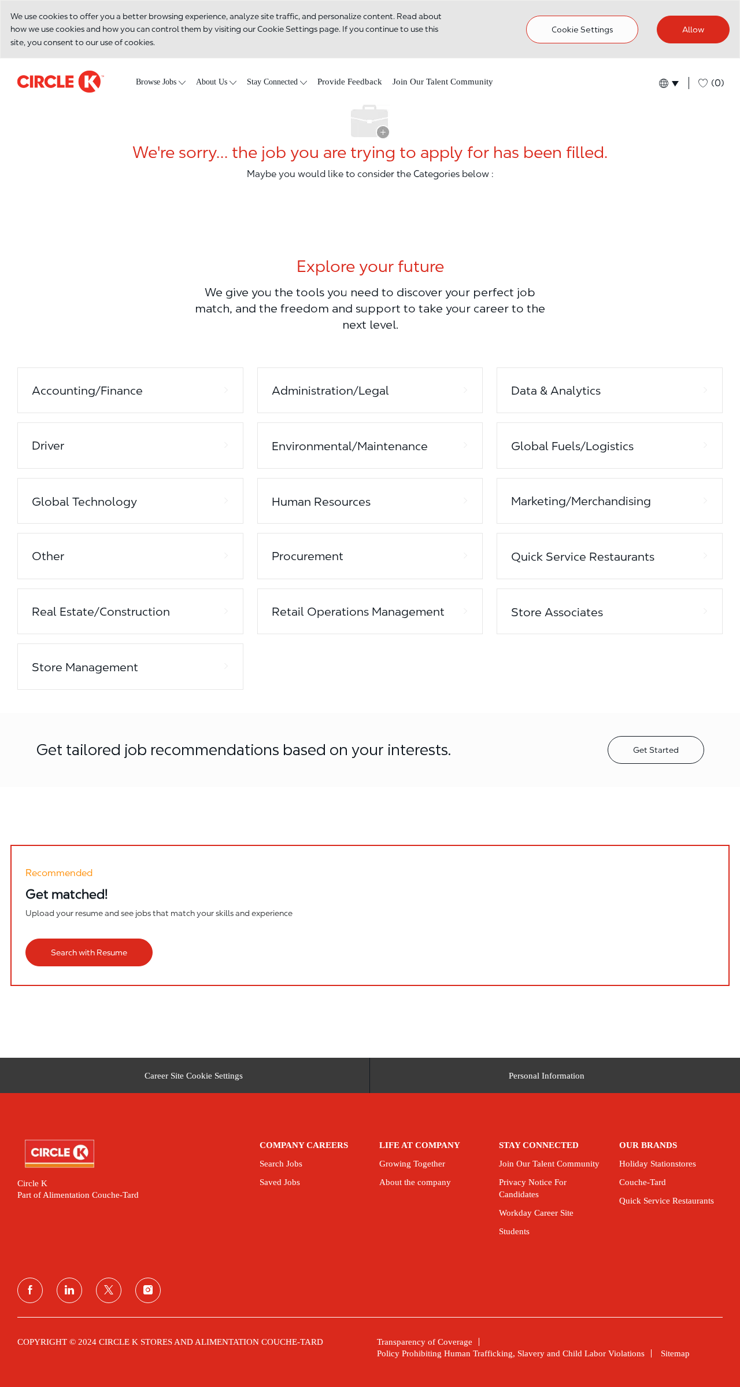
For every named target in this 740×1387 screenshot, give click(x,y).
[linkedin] (69, 1290)
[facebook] (30, 1290)
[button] (668, 83)
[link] (130, 1153)
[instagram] (148, 1290)
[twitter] (108, 1290)
